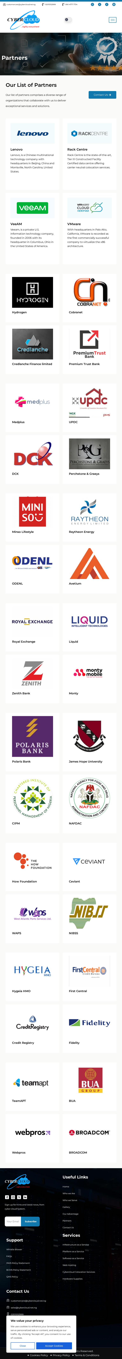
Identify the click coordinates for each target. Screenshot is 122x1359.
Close (23, 1345)
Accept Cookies (54, 1345)
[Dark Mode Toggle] (68, 19)
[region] (41, 1334)
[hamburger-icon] (112, 20)
